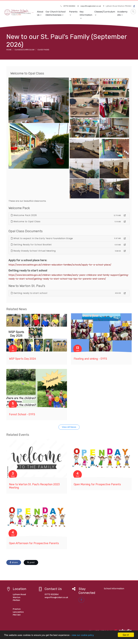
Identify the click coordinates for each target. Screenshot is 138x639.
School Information (114, 588)
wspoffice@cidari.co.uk (90, 6)
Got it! (126, 634)
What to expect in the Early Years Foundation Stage (43, 238)
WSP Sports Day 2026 (22, 358)
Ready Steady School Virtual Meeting (34, 250)
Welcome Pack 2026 (25, 215)
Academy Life (122, 13)
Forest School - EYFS (22, 414)
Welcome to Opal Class (26, 221)
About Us (40, 13)
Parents (73, 11)
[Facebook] (134, 6)
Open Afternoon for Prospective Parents (34, 543)
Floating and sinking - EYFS (90, 358)
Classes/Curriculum (104, 11)
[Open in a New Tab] (124, 215)
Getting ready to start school (30, 293)
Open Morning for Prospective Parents (97, 484)
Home (8, 49)
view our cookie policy (83, 635)
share (14, 562)
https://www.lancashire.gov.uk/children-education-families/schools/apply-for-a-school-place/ (59, 264)
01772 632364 (69, 6)
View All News (69, 427)
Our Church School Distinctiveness (55, 13)
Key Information (86, 13)
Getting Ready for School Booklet (32, 244)
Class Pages (43, 49)
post (32, 562)
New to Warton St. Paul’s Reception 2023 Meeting (34, 486)
